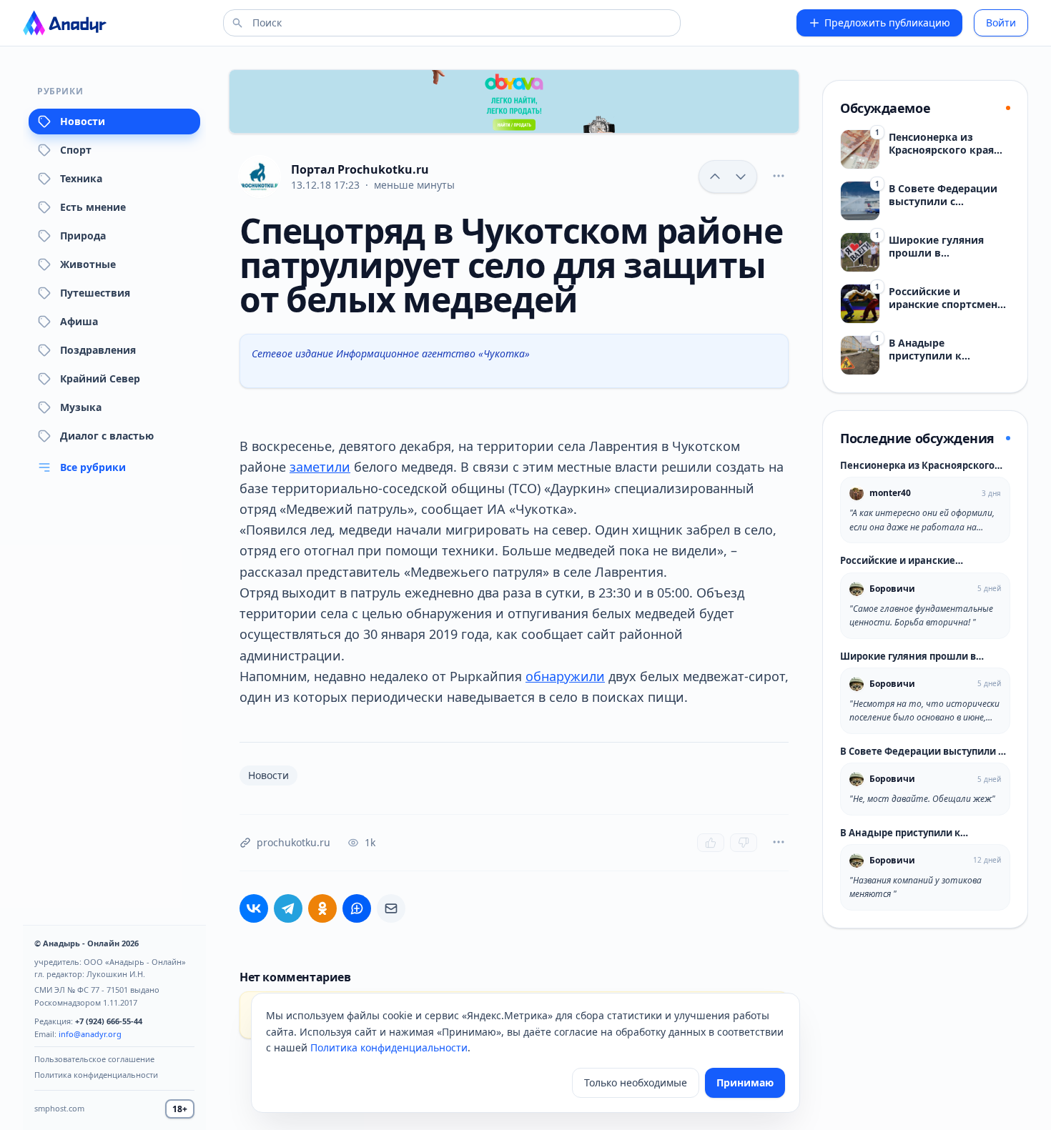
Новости (82, 121)
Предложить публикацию (887, 22)
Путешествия (95, 292)
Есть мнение (93, 207)
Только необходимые (635, 1082)
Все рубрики (93, 467)
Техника (81, 178)
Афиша (79, 321)
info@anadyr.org (90, 1034)
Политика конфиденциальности (96, 1074)
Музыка (81, 407)
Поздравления (98, 350)
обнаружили (565, 676)
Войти (1001, 22)
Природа (83, 235)
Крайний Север (100, 378)
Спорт (76, 150)
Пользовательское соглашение (94, 1059)
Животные (88, 264)
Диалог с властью (107, 435)
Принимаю (745, 1082)
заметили (320, 466)
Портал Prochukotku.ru (360, 169)
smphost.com (59, 1108)
